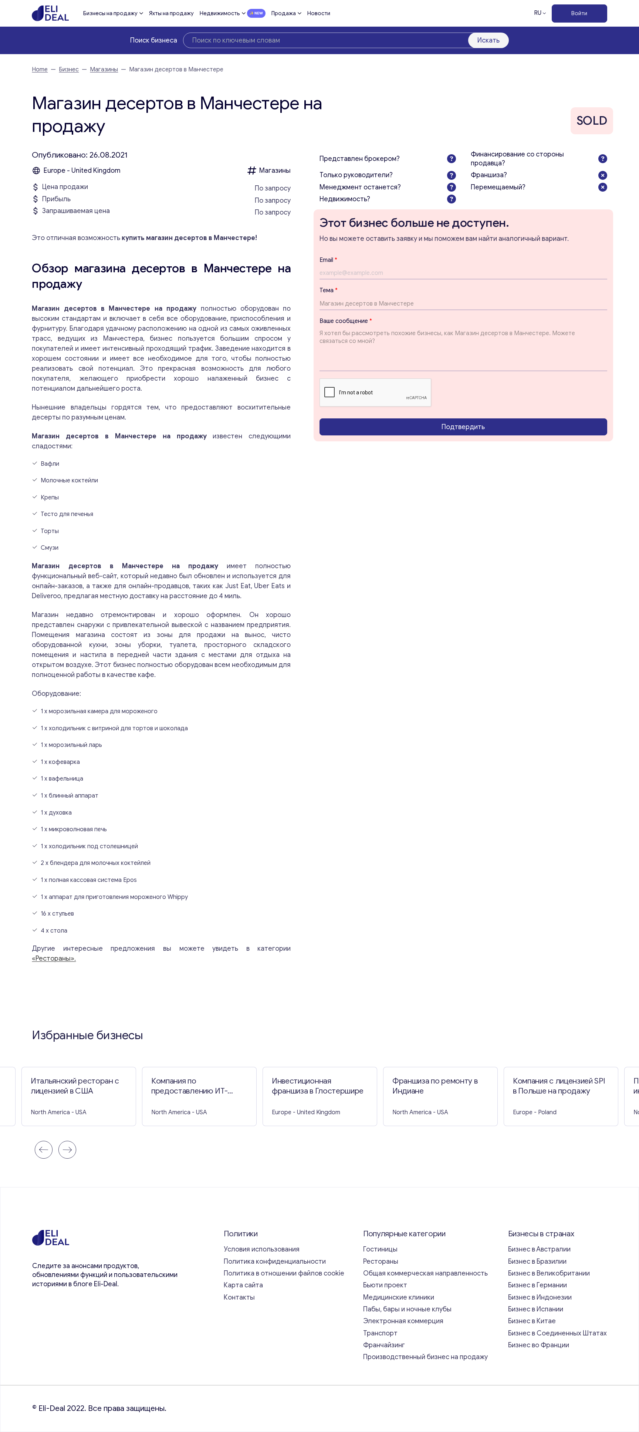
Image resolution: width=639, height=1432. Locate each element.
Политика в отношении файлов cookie (284, 1273)
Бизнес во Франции (538, 1345)
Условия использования (262, 1249)
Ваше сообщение (346, 321)
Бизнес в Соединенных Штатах (557, 1333)
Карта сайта (243, 1285)
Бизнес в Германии (537, 1285)
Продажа (283, 13)
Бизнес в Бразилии (537, 1261)
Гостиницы (380, 1249)
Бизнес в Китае (532, 1321)
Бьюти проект (385, 1285)
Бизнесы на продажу (110, 13)
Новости (318, 13)
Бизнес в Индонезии (540, 1297)
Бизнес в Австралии (539, 1249)
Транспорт (380, 1333)
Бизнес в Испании (535, 1309)
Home (40, 69)
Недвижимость (220, 13)
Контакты (239, 1297)
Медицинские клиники (398, 1297)
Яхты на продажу (171, 13)
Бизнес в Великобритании (549, 1273)
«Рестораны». (54, 958)
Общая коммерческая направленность (426, 1273)
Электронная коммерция (403, 1321)
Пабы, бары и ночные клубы (407, 1309)
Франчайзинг (384, 1345)
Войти (579, 13)
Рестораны (380, 1261)
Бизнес (69, 69)
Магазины (104, 69)
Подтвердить (463, 427)
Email (328, 260)
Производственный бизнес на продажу (425, 1357)
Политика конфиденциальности (275, 1261)
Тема (329, 290)
